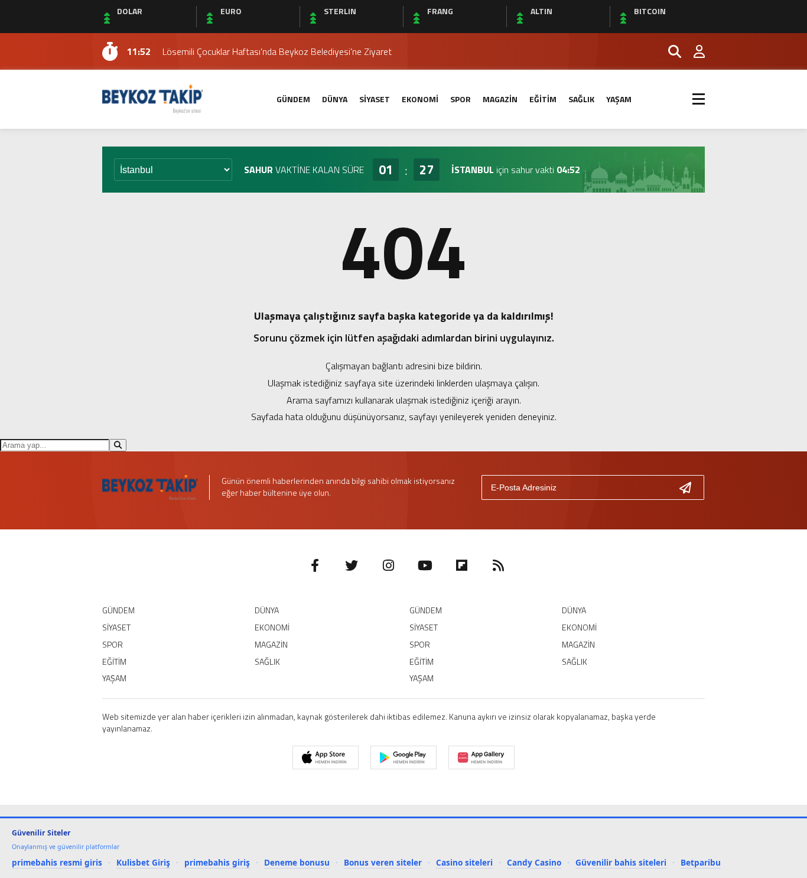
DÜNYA (334, 99)
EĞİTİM (543, 99)
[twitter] (351, 565)
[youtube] (424, 565)
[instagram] (388, 565)
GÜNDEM (293, 99)
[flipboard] (461, 565)
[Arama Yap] (669, 51)
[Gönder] (690, 487)
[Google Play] (403, 757)
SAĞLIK (581, 99)
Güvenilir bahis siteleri (620, 862)
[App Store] (325, 757)
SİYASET (374, 99)
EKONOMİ (420, 99)
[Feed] (498, 565)
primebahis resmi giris (57, 862)
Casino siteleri (464, 862)
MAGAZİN (500, 99)
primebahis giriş (217, 862)
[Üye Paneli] (693, 51)
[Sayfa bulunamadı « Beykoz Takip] (152, 98)
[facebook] (314, 565)
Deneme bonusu (297, 862)
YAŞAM (619, 99)
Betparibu (701, 862)
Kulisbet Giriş (143, 862)
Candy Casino (534, 862)
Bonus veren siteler (383, 862)
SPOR (460, 99)
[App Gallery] (481, 757)
